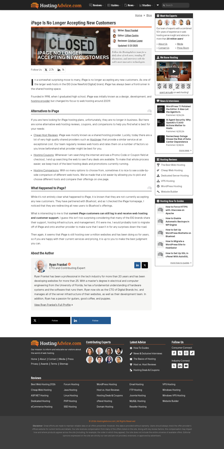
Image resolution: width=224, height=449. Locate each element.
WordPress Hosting (171, 186)
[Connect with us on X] (180, 353)
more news (184, 150)
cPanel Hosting (104, 401)
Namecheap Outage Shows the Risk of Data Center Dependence (178, 139)
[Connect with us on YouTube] (186, 365)
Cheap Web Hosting (172, 170)
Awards (44, 363)
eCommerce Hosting (41, 406)
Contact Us (163, 47)
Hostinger (96, 139)
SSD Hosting (70, 406)
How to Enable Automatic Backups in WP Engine (177, 221)
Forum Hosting (71, 384)
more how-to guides (179, 262)
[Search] (164, 5)
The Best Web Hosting (173, 164)
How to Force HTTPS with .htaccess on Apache (177, 210)
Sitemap (64, 363)
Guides (115, 5)
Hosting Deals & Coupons (146, 370)
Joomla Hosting (138, 395)
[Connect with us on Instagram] (186, 353)
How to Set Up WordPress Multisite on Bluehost (178, 233)
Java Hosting (70, 389)
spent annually (166, 92)
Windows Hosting (171, 389)
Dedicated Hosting (40, 401)
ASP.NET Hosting (39, 395)
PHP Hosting (70, 401)
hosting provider (40, 101)
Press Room (183, 47)
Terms (54, 363)
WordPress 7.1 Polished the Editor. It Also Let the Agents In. (178, 109)
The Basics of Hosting (144, 358)
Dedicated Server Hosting (175, 175)
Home (138, 15)
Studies (146, 5)
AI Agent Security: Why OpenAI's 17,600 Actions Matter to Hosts (178, 124)
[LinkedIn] (137, 265)
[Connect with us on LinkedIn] (180, 365)
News (130, 5)
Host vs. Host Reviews (144, 364)
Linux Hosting (71, 395)
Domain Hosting (105, 406)
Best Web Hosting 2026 (43, 384)
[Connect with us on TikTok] (192, 353)
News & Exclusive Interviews (147, 353)
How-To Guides (141, 347)
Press (71, 359)
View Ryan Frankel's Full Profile (52, 304)
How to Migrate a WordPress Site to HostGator (175, 244)
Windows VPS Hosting (174, 395)
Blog (149, 15)
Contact (52, 359)
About (43, 359)
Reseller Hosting (138, 406)
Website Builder (169, 191)
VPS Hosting (168, 180)
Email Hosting (136, 384)
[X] (145, 265)
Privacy (34, 363)
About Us (162, 44)
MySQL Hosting (137, 401)
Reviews (97, 5)
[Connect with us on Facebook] (174, 353)
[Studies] (158, 5)
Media (180, 44)
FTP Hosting (136, 389)
